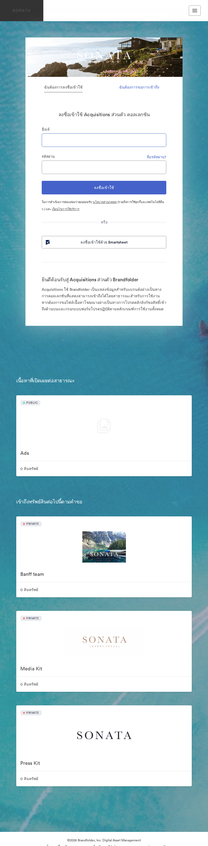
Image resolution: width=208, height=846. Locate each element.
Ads (24, 453)
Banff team (32, 574)
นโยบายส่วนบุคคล (105, 202)
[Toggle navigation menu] (195, 10)
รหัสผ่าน (48, 156)
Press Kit (30, 763)
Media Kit (31, 668)
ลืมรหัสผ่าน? (156, 157)
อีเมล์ (46, 129)
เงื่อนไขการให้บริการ (65, 209)
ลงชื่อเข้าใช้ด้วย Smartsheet (104, 242)
